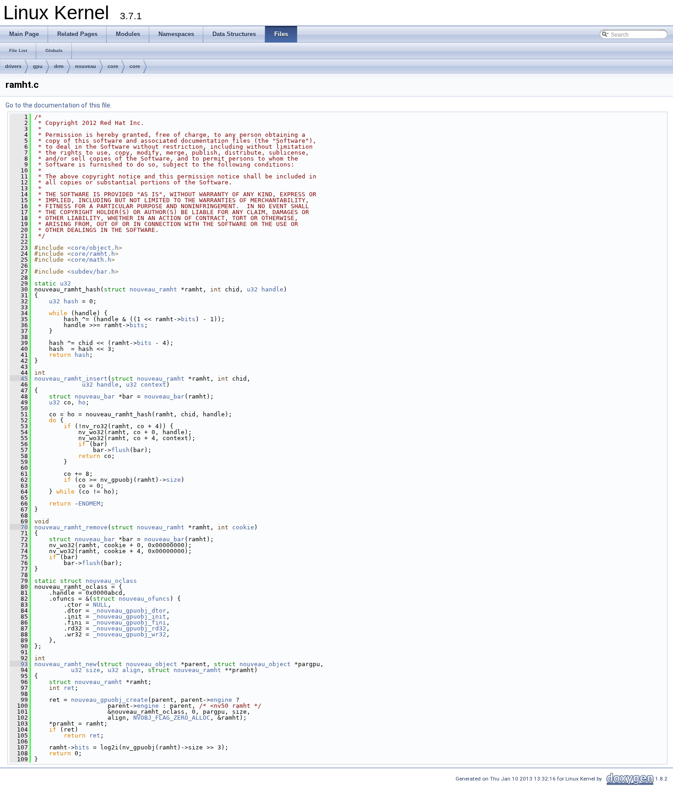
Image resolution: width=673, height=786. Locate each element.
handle (272, 289)
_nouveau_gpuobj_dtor (129, 610)
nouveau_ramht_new (65, 664)
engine (221, 699)
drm (59, 66)
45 (19, 378)
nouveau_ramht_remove (71, 527)
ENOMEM (89, 503)
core (113, 66)
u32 (65, 283)
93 (19, 664)
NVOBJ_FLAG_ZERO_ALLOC (171, 717)
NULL (100, 604)
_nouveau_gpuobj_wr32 (129, 634)
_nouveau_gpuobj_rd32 (129, 628)
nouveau (85, 66)
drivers (13, 66)
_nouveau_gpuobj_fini (129, 622)
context (153, 384)
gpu (38, 66)
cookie (243, 527)
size (173, 479)
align (131, 670)
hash (71, 301)
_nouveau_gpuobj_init (129, 616)
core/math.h (91, 259)
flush (120, 450)
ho (82, 402)
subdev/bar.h (93, 271)
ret (69, 687)
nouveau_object (151, 664)
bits (188, 319)
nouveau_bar (95, 396)
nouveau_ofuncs (144, 598)
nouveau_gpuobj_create (109, 699)
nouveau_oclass (111, 580)
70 (19, 527)
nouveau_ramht (153, 289)
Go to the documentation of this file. (58, 105)
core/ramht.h (93, 253)
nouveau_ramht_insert (71, 378)
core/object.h (95, 247)
